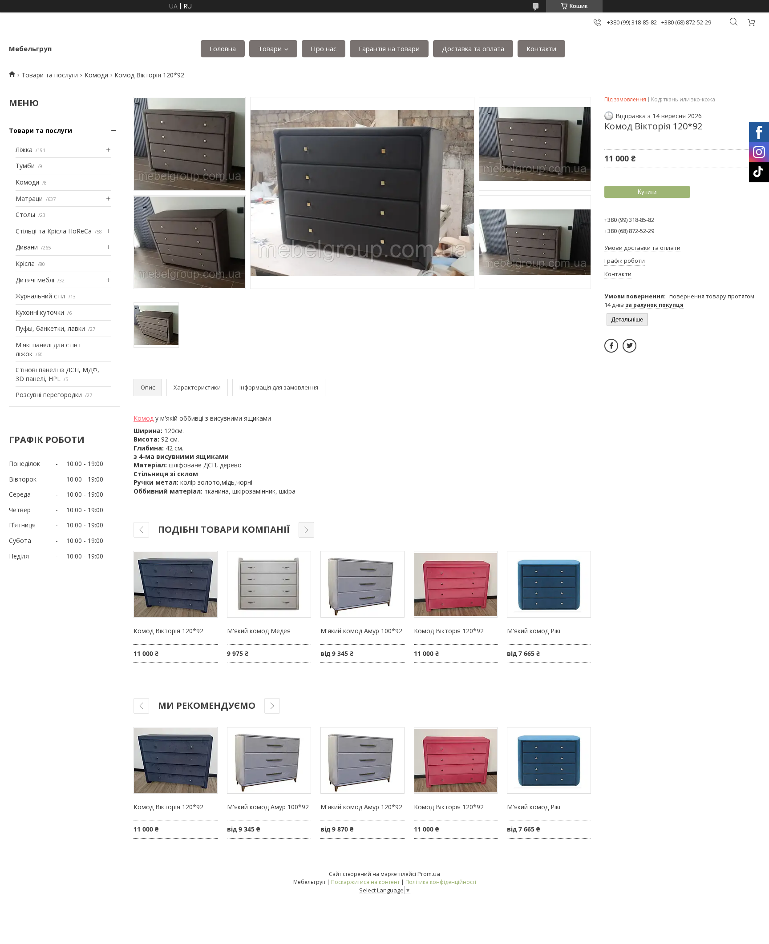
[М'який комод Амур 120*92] (362, 760)
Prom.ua (428, 874)
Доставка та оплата (473, 48)
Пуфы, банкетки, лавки (50, 328)
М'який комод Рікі (533, 631)
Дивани (27, 247)
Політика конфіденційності (440, 882)
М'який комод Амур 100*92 (361, 631)
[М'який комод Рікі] (549, 584)
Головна (223, 48)
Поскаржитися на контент (365, 882)
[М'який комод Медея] (269, 584)
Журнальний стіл (40, 296)
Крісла (25, 263)
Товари (270, 48)
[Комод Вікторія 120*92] (176, 584)
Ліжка (24, 149)
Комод (144, 418)
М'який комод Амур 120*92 (361, 807)
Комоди (96, 75)
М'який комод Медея (259, 631)
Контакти (541, 48)
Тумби (25, 165)
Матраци (29, 198)
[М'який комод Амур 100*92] (362, 584)
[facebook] (611, 346)
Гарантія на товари (389, 48)
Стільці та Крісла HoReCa (54, 231)
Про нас (323, 48)
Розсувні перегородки (49, 394)
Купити (647, 192)
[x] (629, 346)
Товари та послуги (49, 75)
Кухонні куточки (40, 312)
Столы (25, 214)
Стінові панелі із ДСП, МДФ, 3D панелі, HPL (57, 374)
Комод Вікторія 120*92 (168, 631)
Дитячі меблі (35, 280)
